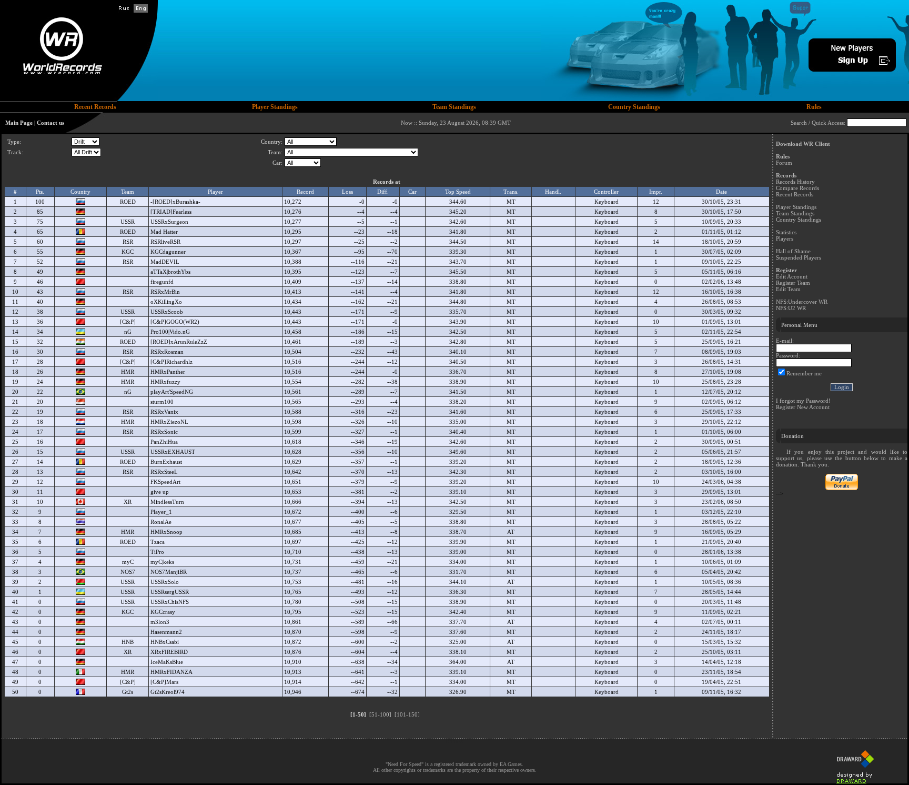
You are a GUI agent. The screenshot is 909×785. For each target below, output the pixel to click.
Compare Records (797, 188)
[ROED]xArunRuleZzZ (178, 342)
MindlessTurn (167, 502)
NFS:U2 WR (791, 308)
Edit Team (788, 289)
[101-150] (407, 714)
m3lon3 (159, 622)
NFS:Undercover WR (801, 302)
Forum (784, 163)
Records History (795, 181)
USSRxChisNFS (169, 602)
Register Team (793, 283)
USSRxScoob (166, 312)
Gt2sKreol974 (167, 692)
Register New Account (803, 407)
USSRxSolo (164, 582)
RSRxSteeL (164, 472)
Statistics (786, 232)
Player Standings (796, 207)
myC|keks (162, 562)
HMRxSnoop (166, 532)
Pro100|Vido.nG (170, 332)
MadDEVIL (164, 262)
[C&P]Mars (164, 682)
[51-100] (380, 714)
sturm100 (162, 402)
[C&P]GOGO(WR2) (174, 322)
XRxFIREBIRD (169, 652)
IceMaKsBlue (166, 662)
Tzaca (157, 542)
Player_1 (161, 512)
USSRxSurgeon (169, 221)
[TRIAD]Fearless (170, 211)
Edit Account (791, 276)
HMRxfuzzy (165, 382)
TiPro (157, 552)
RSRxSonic (164, 432)
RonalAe (160, 522)
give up (159, 492)
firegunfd (162, 282)
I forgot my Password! (803, 401)
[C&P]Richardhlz (171, 362)
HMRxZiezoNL (169, 422)
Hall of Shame (793, 251)
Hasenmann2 (166, 632)
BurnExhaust (166, 462)
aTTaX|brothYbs (170, 272)
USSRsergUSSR (169, 592)
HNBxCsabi (164, 642)
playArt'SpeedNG (171, 392)
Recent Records (794, 194)
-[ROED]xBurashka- (175, 201)
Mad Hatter (164, 231)
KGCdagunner (168, 252)
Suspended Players (798, 257)
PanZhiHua (164, 442)
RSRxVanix (164, 412)
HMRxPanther (167, 372)
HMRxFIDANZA (171, 672)
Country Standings (798, 219)
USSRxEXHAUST (172, 452)
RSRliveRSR (165, 242)
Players (784, 238)
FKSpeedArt (165, 482)
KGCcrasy (162, 612)
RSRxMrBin (165, 292)
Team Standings (795, 213)
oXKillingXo (166, 302)
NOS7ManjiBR (168, 572)
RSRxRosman (167, 352)
